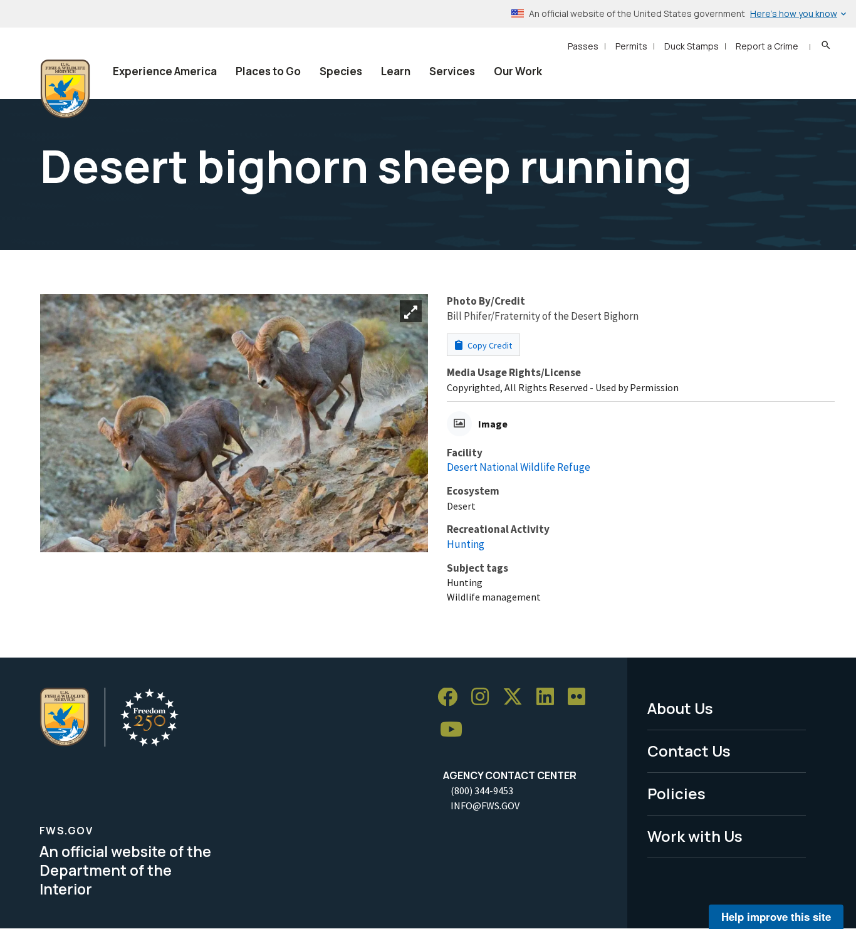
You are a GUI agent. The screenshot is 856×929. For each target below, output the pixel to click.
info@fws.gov (485, 805)
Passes (583, 46)
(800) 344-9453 (482, 790)
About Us (680, 708)
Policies (676, 793)
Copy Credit (489, 345)
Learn (395, 71)
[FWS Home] (65, 89)
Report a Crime (767, 46)
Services (452, 71)
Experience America (165, 71)
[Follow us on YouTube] (455, 730)
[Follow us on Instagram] (484, 697)
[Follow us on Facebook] (451, 697)
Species (341, 71)
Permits (631, 46)
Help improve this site (776, 916)
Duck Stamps (691, 46)
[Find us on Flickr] (581, 697)
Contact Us (689, 750)
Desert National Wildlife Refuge (518, 467)
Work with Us (695, 836)
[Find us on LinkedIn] (549, 697)
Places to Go (268, 71)
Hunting (465, 544)
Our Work (518, 71)
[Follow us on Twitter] (517, 697)
